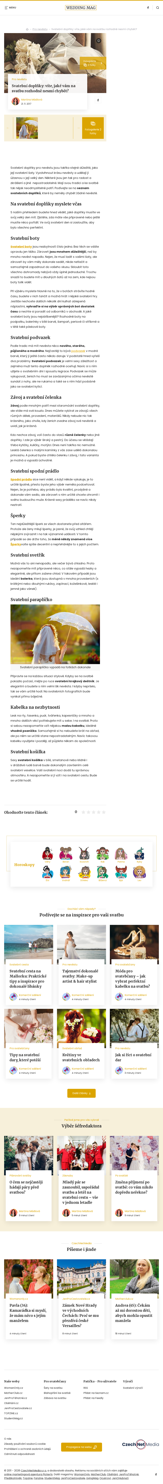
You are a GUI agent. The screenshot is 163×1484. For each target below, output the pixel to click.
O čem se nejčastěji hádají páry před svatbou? (26, 1187)
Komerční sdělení (30, 995)
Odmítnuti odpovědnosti (19, 1454)
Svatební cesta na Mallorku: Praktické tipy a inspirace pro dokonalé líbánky (28, 979)
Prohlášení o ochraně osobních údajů (27, 1449)
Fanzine (38, 1478)
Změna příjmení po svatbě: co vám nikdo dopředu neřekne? (134, 1187)
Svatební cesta (19, 964)
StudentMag (52, 1478)
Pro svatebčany (125, 964)
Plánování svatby (20, 1175)
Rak (103, 861)
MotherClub (98, 1474)
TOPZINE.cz (11, 1413)
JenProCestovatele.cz (18, 1408)
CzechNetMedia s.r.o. (34, 1470)
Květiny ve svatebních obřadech (81, 1057)
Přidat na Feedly (93, 1398)
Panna (121, 861)
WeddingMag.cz (27, 29)
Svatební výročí (133, 1388)
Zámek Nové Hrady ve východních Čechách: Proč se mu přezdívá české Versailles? (80, 1315)
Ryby (139, 861)
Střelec (84, 880)
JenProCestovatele (73, 1478)
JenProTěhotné (129, 1474)
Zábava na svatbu (55, 1398)
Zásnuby (67, 1175)
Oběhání (112, 1474)
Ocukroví (105, 1478)
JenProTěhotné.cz (15, 1398)
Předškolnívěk (13, 1478)
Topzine (28, 1478)
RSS (85, 1388)
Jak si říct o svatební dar (133, 1057)
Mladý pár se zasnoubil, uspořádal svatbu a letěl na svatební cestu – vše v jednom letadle (80, 1192)
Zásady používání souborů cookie (25, 1444)
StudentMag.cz (13, 1418)
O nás (7, 1439)
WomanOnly (82, 1474)
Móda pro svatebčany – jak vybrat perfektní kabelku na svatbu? (132, 979)
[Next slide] (76, 128)
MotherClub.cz (13, 1393)
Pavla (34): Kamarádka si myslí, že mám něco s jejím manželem (28, 1313)
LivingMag (92, 1478)
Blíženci (103, 880)
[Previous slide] (10, 128)
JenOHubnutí (120, 1478)
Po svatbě (121, 1175)
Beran (66, 861)
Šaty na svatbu (53, 1388)
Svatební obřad (72, 1048)
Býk (121, 880)
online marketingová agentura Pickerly (28, 1474)
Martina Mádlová (31, 99)
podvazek (78, 351)
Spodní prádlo (21, 479)
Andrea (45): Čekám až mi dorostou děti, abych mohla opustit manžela (133, 1313)
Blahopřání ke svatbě (57, 1393)
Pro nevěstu (39, 29)
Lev (139, 880)
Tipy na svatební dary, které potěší (25, 1057)
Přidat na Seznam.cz (96, 1393)
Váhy (47, 861)
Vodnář (66, 880)
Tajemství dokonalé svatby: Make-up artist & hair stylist (80, 976)
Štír (47, 880)
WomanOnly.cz (13, 1388)
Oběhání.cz (11, 1403)
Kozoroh (84, 861)
